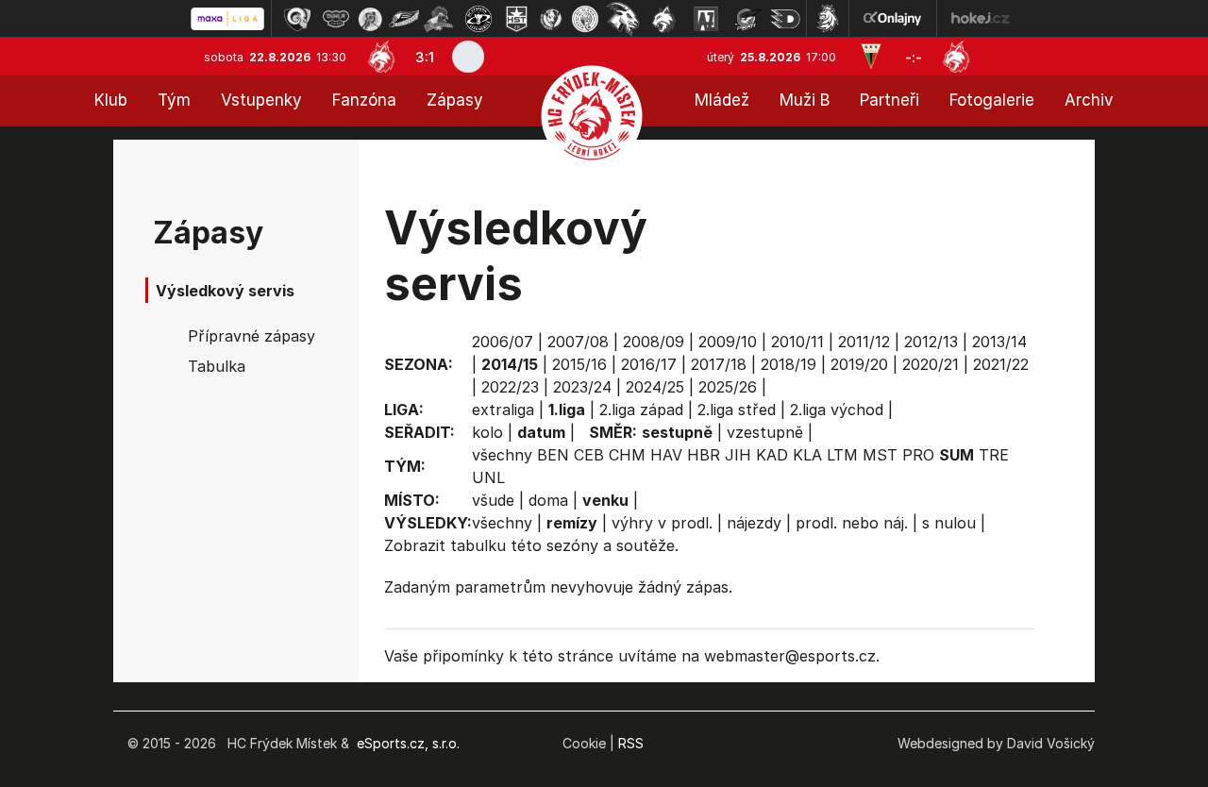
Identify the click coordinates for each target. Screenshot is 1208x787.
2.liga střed (736, 409)
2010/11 (797, 341)
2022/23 (510, 386)
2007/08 (578, 341)
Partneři (889, 100)
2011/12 (864, 341)
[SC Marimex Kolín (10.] (623, 19)
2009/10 (727, 341)
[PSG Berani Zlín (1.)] (297, 19)
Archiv (1089, 100)
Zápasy (455, 100)
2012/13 (931, 341)
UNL (488, 477)
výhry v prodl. (662, 522)
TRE (994, 454)
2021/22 (1001, 364)
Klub (110, 100)
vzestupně (765, 432)
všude (493, 500)
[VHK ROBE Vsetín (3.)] (370, 19)
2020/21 (930, 364)
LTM (842, 454)
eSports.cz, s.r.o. (408, 743)
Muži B (805, 100)
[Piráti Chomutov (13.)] (747, 19)
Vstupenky (261, 100)
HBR (703, 454)
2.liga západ (641, 409)
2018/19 (788, 364)
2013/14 (999, 341)
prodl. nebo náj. (852, 522)
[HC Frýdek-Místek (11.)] (664, 19)
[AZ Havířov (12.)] (706, 19)
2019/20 (859, 364)
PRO (918, 454)
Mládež (722, 100)
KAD (772, 454)
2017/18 (719, 364)
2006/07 (502, 341)
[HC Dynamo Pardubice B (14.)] (785, 19)
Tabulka (216, 366)
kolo (487, 432)
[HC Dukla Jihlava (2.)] (336, 19)
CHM (627, 454)
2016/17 (649, 364)
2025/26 (727, 386)
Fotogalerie (991, 100)
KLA (807, 454)
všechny (502, 454)
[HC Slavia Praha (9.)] (585, 19)
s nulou (949, 522)
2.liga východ (836, 409)
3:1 (424, 57)
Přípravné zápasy (251, 336)
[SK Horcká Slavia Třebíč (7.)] (516, 19)
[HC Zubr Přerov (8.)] (551, 19)
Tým (174, 100)
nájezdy (754, 522)
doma (548, 500)
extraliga (503, 409)
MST (880, 454)
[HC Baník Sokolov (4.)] (404, 19)
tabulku (478, 545)
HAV (666, 454)
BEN (553, 454)
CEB (589, 454)
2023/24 (582, 386)
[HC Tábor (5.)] (439, 19)
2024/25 (655, 386)
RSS (631, 743)
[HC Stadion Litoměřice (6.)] (478, 19)
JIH (738, 454)
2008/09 (653, 341)
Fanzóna (364, 100)
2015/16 (579, 364)
